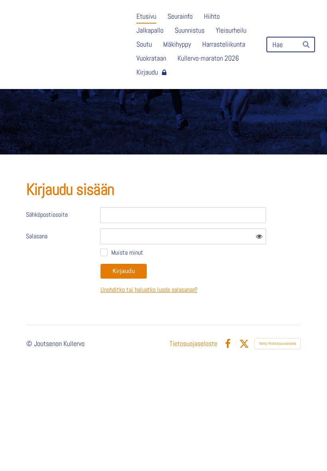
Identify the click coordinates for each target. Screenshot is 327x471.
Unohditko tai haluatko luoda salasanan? (148, 290)
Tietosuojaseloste (193, 344)
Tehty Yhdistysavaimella (277, 343)
